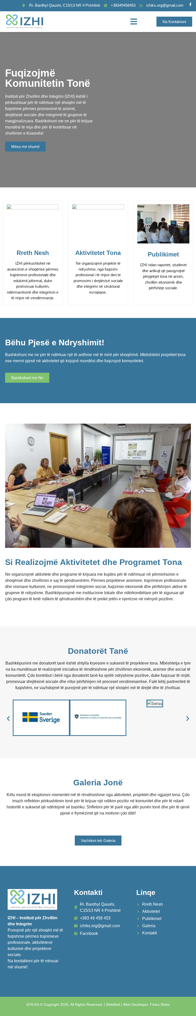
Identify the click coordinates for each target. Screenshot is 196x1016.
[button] (133, 21)
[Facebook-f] (190, 4)
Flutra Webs (160, 1004)
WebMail (113, 1004)
